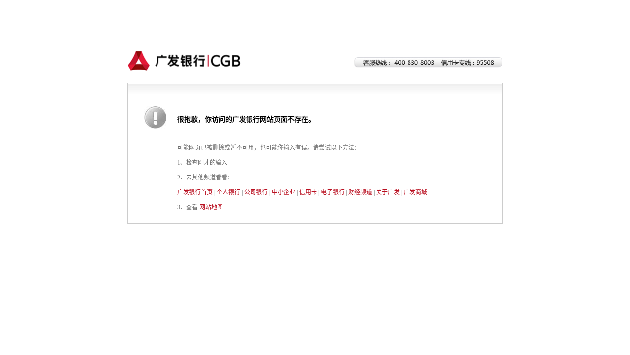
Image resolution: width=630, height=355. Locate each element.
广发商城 (415, 192)
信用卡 (308, 192)
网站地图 (211, 207)
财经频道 (360, 192)
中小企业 (283, 192)
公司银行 (256, 192)
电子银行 (333, 192)
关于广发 (388, 192)
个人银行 (228, 192)
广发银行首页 (195, 192)
